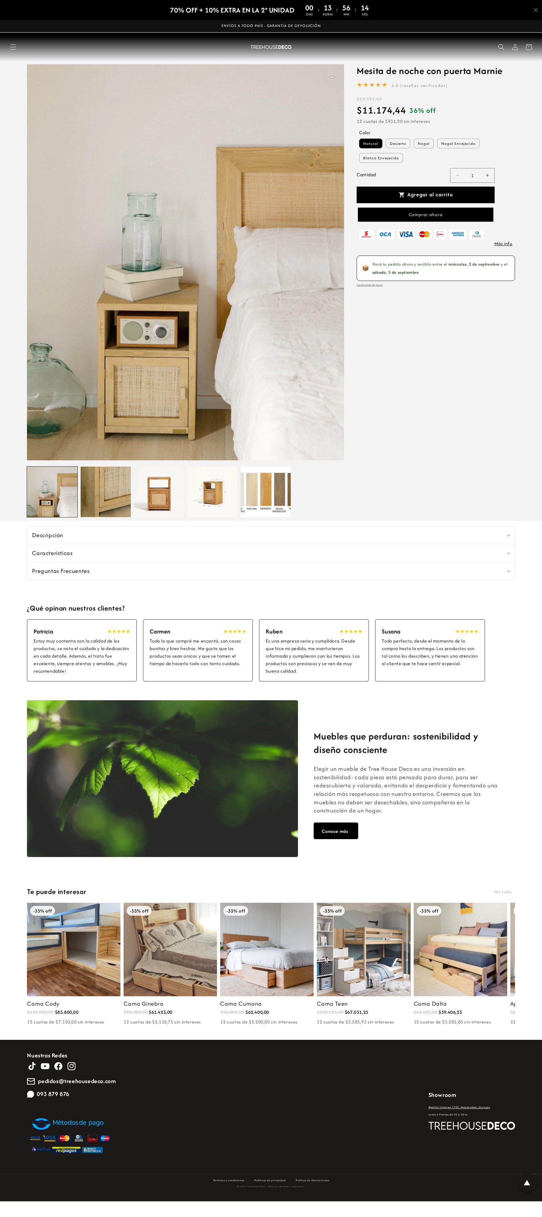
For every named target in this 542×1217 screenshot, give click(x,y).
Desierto (398, 143)
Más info (503, 243)
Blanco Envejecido (381, 157)
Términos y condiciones (228, 1180)
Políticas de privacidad (269, 1180)
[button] (13, 47)
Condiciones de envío (369, 285)
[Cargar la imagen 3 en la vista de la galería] (159, 492)
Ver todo (503, 891)
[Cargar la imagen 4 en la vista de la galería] (212, 492)
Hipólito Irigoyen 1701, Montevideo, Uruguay (459, 1107)
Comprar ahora (426, 214)
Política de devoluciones (312, 1180)
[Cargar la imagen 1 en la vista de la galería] (52, 492)
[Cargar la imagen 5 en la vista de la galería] (266, 492)
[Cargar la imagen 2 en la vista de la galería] (106, 492)
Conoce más (335, 831)
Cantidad (366, 174)
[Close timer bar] (535, 10)
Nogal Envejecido (458, 143)
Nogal (424, 143)
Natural (370, 143)
